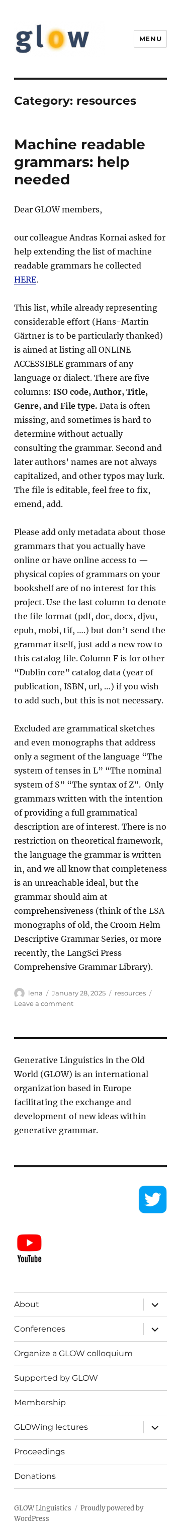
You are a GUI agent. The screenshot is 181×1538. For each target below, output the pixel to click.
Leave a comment (43, 1003)
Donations (35, 1476)
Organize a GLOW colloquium (73, 1353)
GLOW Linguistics (42, 1508)
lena (35, 993)
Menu (150, 39)
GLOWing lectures (51, 1427)
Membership (40, 1402)
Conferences (39, 1329)
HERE (25, 280)
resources (130, 993)
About (26, 1304)
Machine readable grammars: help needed (79, 162)
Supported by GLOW (56, 1378)
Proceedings (39, 1451)
